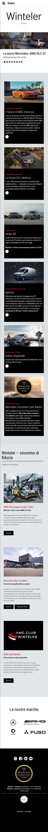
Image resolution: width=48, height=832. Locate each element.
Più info (8, 533)
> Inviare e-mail (24, 791)
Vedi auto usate (22, 607)
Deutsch (24, 23)
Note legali (28, 811)
